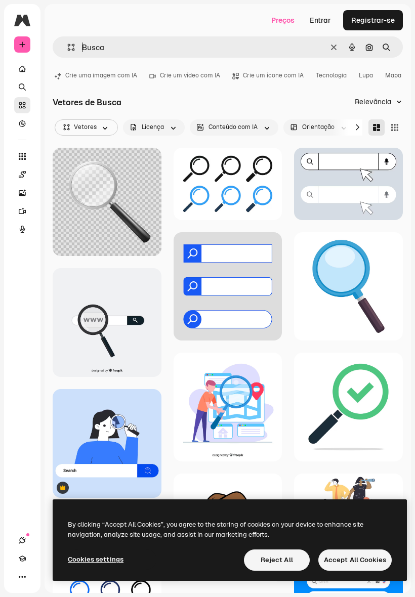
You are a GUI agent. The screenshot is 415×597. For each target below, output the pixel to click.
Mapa (393, 75)
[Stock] (22, 105)
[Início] (22, 69)
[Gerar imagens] (22, 193)
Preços (283, 20)
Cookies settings (95, 559)
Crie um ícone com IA (273, 75)
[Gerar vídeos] (22, 211)
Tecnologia (331, 75)
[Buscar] (22, 87)
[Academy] (22, 558)
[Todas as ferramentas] (22, 156)
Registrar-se (373, 20)
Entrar (320, 20)
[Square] (395, 127)
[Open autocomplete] (67, 47)
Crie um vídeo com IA (190, 75)
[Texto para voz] (22, 229)
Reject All (277, 560)
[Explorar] (22, 123)
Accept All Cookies (355, 560)
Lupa (366, 75)
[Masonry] (376, 127)
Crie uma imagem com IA (101, 75)
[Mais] (22, 577)
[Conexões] (22, 540)
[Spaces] (22, 174)
